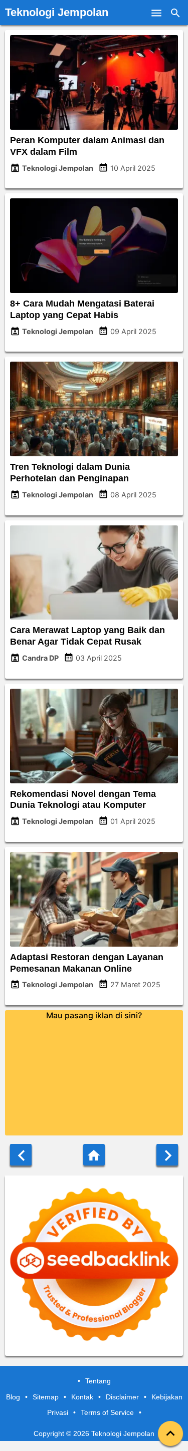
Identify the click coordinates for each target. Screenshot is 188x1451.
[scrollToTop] (170, 1433)
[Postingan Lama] (167, 1155)
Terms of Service (107, 1412)
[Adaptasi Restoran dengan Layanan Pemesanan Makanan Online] (94, 944)
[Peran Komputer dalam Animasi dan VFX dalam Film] (94, 127)
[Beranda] (94, 1155)
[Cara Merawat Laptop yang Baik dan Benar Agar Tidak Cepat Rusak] (94, 617)
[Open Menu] (156, 12)
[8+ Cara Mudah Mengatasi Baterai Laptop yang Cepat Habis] (94, 290)
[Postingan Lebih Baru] (21, 1155)
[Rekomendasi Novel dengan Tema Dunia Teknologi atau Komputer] (94, 780)
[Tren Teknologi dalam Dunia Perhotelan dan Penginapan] (94, 453)
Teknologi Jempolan (56, 12)
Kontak (82, 1397)
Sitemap (46, 1397)
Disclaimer (122, 1397)
